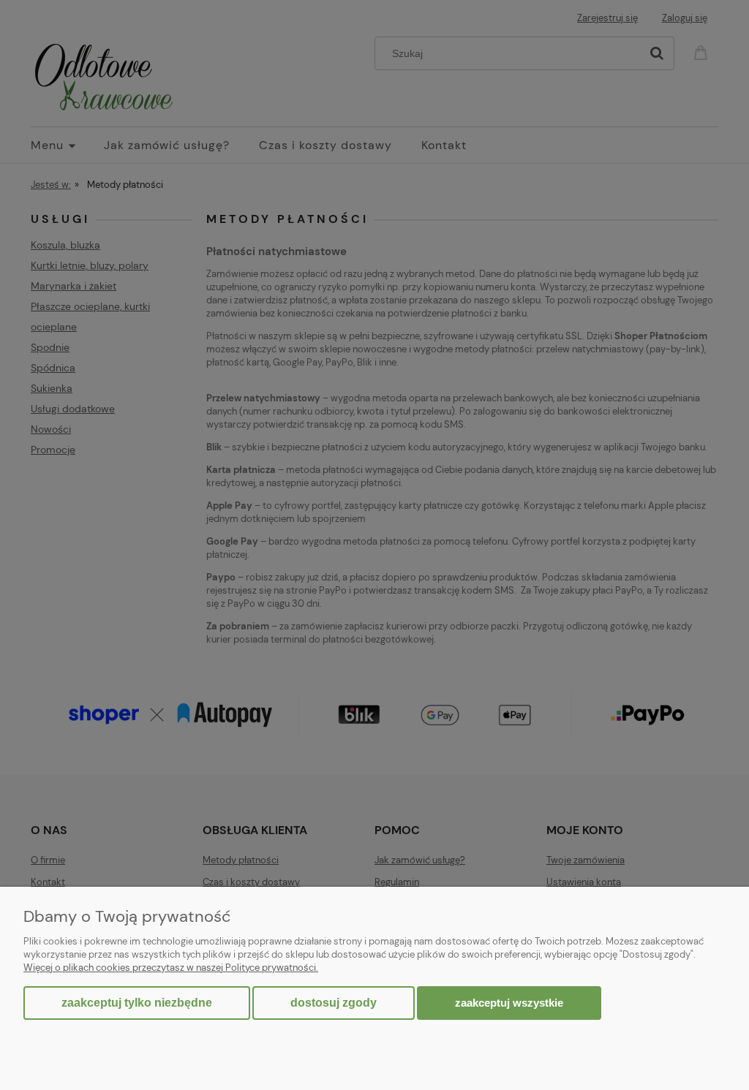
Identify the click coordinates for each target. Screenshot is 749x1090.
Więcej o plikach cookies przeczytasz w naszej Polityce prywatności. (170, 967)
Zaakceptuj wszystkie (509, 1002)
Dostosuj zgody (333, 1002)
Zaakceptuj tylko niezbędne (136, 1002)
